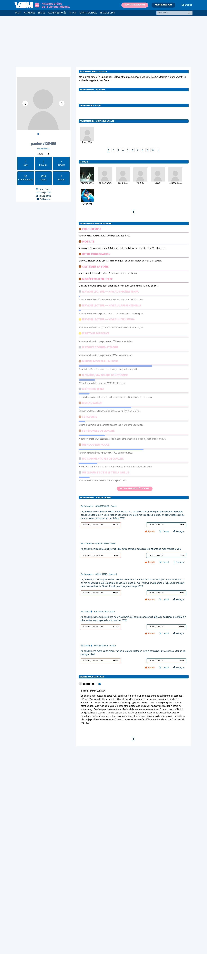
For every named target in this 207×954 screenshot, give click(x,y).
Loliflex (87, 684)
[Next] (158, 150)
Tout (18, 13)
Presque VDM (107, 13)
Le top (72, 13)
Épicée (41, 13)
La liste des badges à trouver (134, 489)
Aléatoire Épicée (57, 13)
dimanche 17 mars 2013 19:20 (93, 691)
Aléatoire (29, 13)
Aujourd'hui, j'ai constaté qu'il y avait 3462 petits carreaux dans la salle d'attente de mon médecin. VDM (131, 549)
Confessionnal (88, 13)
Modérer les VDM (163, 5)
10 (153, 150)
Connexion (187, 5)
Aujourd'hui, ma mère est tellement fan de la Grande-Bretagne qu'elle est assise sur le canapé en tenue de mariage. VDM (133, 653)
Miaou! (40, 154)
